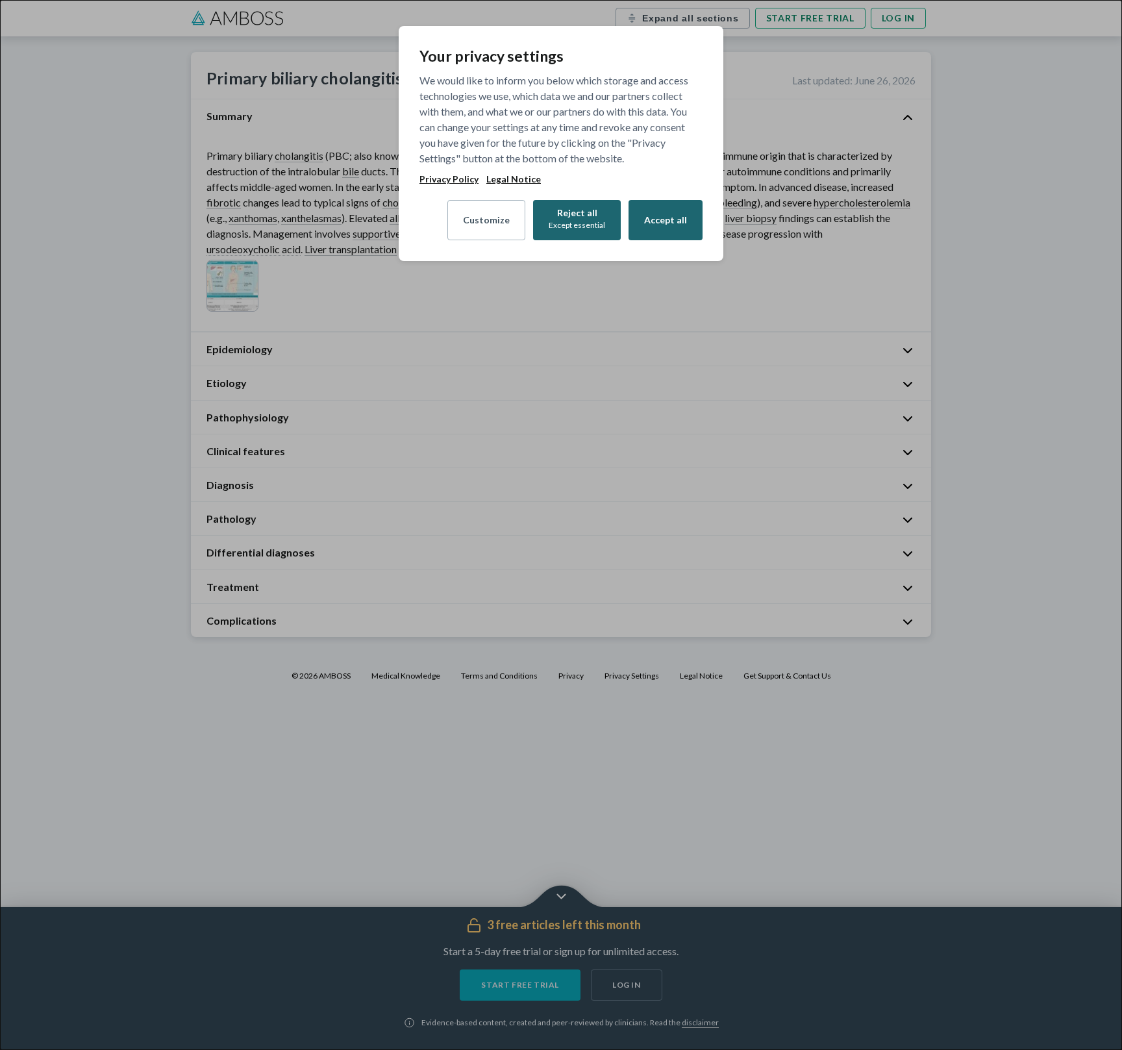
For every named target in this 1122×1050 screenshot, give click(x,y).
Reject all (577, 218)
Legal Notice (513, 179)
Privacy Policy (449, 179)
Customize (486, 219)
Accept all (665, 219)
